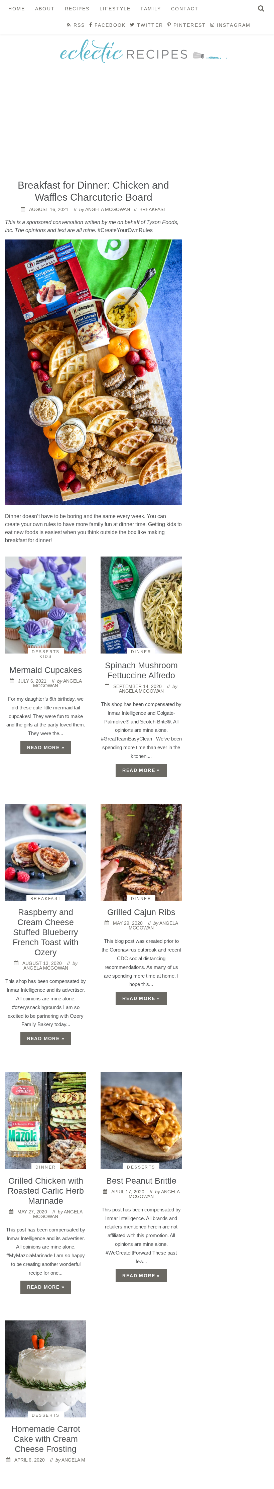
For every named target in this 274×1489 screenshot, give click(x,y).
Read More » (45, 747)
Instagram (233, 25)
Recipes (77, 8)
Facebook (109, 25)
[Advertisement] (137, 124)
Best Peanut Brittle (141, 1180)
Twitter (149, 25)
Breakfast (152, 209)
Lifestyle (115, 8)
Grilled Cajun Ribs (141, 912)
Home (16, 8)
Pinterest (188, 25)
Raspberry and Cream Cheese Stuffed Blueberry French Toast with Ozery (46, 932)
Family (151, 8)
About (45, 8)
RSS (78, 25)
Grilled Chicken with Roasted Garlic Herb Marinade (46, 1190)
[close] (261, 8)
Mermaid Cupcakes (45, 670)
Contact (184, 8)
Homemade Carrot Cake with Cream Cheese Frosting (45, 1439)
